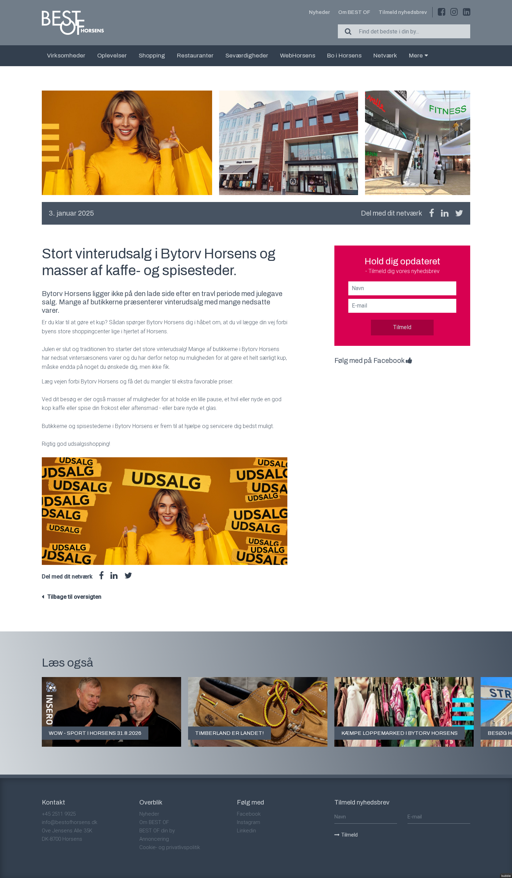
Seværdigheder (246, 55)
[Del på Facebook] (431, 213)
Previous (42, 143)
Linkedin (246, 831)
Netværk (385, 55)
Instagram (248, 822)
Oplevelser (112, 55)
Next (470, 143)
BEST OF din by (157, 831)
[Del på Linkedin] (444, 213)
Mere (416, 55)
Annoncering (154, 839)
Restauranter (195, 55)
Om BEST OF (354, 12)
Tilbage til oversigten (74, 596)
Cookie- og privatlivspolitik (169, 847)
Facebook (249, 814)
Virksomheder (66, 55)
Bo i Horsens (344, 55)
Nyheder (319, 12)
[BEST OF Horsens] (73, 22)
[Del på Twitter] (459, 213)
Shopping (152, 55)
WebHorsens (297, 55)
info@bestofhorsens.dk (69, 822)
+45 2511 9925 (59, 814)
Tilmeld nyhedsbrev (403, 12)
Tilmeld (402, 327)
